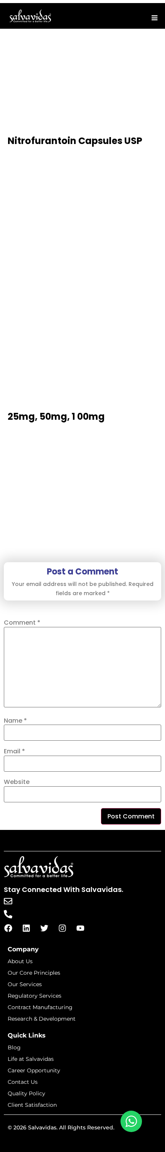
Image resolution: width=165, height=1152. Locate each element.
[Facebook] (8, 928)
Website (17, 782)
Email (14, 751)
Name (15, 721)
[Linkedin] (26, 928)
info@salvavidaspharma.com (63, 900)
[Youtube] (80, 928)
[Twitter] (44, 928)
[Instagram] (62, 928)
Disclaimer (83, 1142)
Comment (22, 623)
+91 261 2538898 (40, 913)
